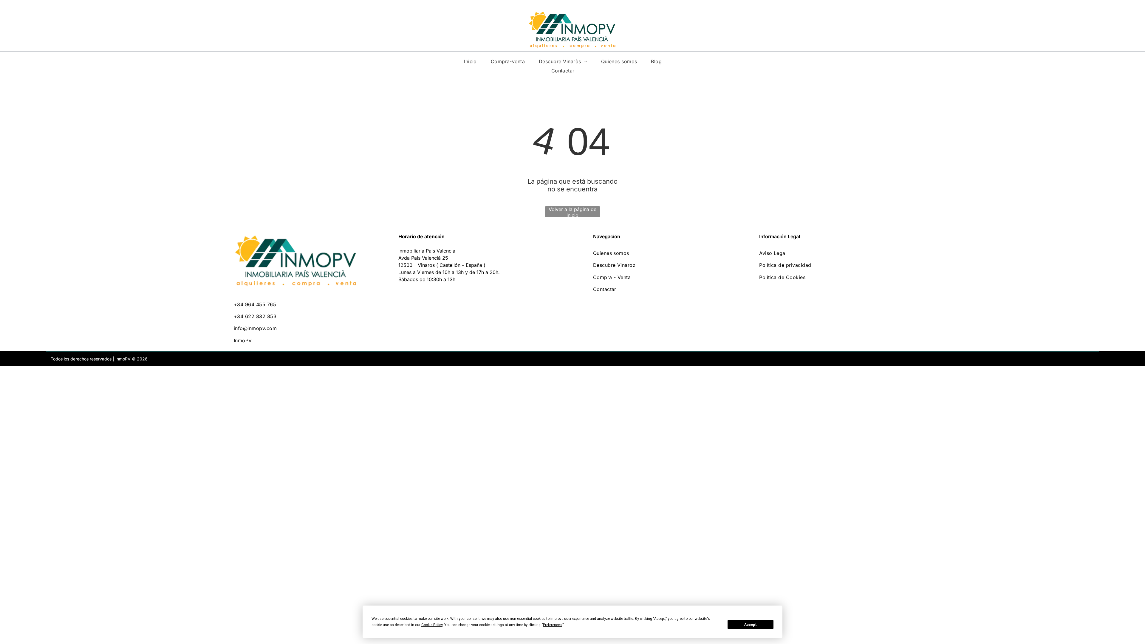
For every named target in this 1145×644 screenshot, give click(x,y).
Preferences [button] (552, 625)
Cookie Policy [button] (431, 625)
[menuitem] (470, 61)
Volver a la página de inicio (572, 211)
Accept (750, 625)
